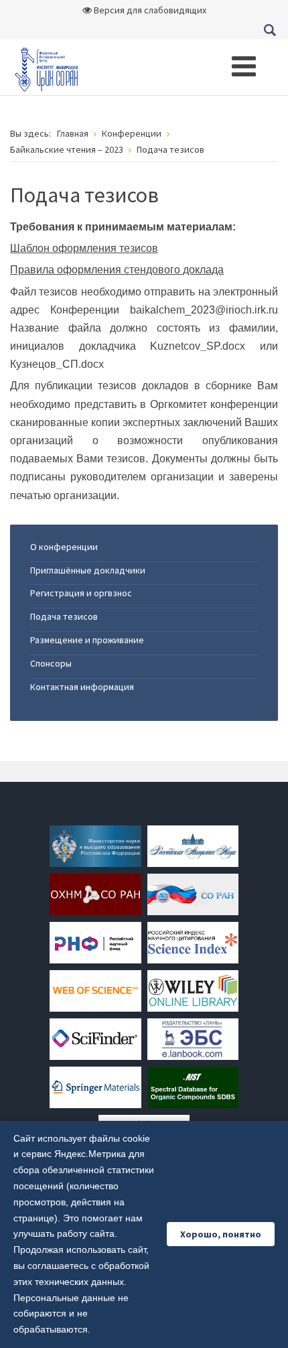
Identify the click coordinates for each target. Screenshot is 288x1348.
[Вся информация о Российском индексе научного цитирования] (192, 942)
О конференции (64, 547)
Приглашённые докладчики (87, 570)
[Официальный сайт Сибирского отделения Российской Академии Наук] (192, 894)
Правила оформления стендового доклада (117, 269)
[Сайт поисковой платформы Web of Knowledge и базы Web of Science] (95, 990)
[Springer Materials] (95, 1087)
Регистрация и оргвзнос (81, 593)
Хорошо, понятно (220, 1234)
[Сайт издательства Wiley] (192, 990)
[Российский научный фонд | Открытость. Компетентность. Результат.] (95, 942)
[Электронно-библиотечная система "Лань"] (192, 1038)
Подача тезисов (64, 616)
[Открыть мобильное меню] (244, 66)
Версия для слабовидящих (149, 10)
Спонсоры (51, 663)
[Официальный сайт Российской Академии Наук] (192, 845)
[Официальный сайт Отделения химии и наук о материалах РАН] (95, 894)
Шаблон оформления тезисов (84, 248)
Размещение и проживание (87, 640)
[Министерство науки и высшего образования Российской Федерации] (95, 845)
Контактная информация (82, 687)
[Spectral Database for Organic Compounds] (192, 1087)
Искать (269, 30)
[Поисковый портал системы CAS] (95, 1038)
